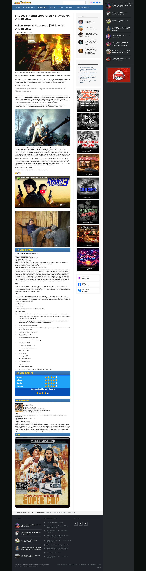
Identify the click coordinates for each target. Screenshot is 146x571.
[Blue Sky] (94, 3)
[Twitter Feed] (90, 3)
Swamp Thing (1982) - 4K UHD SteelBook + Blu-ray (120, 21)
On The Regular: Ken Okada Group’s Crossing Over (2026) (30, 556)
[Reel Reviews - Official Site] (22, 2)
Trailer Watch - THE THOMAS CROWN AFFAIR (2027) (91, 34)
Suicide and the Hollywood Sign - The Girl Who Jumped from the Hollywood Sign (57, 549)
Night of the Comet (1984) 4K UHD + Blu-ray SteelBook (30, 525)
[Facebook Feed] (97, 3)
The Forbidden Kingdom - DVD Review (88, 81)
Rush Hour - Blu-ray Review (87, 75)
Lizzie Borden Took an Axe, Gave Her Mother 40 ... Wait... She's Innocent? (58, 536)
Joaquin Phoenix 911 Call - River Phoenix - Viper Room (57, 531)
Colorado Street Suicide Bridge (55, 522)
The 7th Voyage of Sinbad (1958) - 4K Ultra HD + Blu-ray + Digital (121, 51)
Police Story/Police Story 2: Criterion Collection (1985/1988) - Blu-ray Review (88, 69)
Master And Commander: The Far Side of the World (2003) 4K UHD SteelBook (121, 29)
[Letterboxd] (100, 3)
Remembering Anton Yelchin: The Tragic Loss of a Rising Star (59, 541)
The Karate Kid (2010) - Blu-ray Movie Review (88, 78)
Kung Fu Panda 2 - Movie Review (88, 73)
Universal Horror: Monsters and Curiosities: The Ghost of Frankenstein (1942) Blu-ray (120, 44)
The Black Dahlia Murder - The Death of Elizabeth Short (57, 556)
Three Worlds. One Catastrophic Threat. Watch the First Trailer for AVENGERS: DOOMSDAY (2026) (91, 51)
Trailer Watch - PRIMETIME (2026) (89, 22)
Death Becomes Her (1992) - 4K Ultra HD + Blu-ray (120, 36)
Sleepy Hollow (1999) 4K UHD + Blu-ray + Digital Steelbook (121, 13)
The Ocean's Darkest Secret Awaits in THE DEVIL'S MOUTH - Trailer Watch (91, 42)
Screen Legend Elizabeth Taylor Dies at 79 (58, 545)
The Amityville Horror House (54, 553)
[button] (29, 7)
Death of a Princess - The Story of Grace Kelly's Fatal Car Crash (57, 526)
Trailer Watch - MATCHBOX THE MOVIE (91, 28)
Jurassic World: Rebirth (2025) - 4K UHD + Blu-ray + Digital (121, 59)
